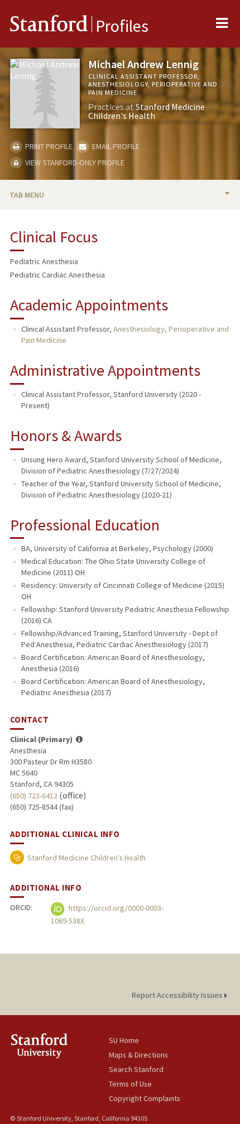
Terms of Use (130, 1084)
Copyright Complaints (144, 1098)
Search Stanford (136, 1069)
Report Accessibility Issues (178, 995)
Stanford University (59, 1045)
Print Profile (48, 146)
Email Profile (114, 146)
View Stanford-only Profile (73, 162)
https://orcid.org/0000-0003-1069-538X (107, 914)
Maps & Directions (138, 1055)
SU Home (124, 1040)
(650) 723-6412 (33, 796)
